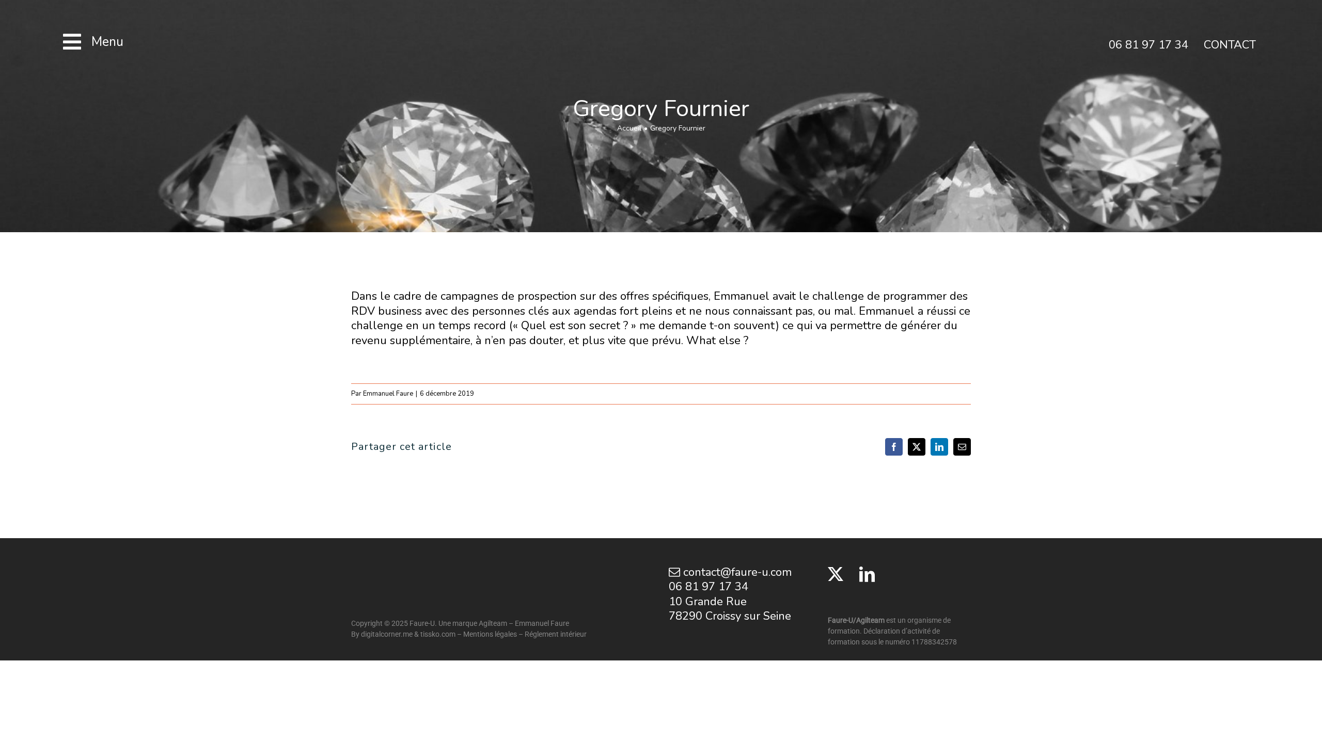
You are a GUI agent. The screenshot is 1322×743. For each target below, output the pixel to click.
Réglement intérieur (556, 634)
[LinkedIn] (867, 574)
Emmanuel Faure (388, 393)
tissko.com (437, 634)
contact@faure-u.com (736, 572)
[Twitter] (835, 574)
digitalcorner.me (387, 634)
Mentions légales (490, 634)
